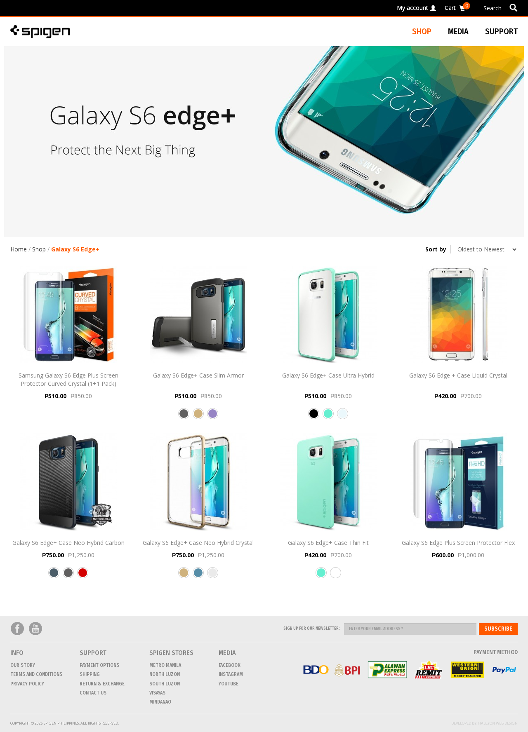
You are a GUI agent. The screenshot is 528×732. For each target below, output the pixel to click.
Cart (456, 6)
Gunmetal (184, 416)
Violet (212, 416)
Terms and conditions (36, 674)
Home (18, 249)
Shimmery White (335, 576)
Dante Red (82, 576)
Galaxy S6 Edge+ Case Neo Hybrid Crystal (198, 543)
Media (458, 31)
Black (313, 416)
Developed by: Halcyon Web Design (484, 723)
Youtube (35, 629)
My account (412, 8)
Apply (513, 7)
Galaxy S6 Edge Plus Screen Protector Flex (458, 543)
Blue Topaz (198, 576)
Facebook (17, 629)
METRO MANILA (165, 665)
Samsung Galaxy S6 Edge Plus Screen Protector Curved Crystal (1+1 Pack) (68, 379)
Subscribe (498, 628)
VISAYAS (157, 693)
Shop (39, 249)
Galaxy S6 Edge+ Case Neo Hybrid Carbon (68, 543)
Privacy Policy (27, 684)
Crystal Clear (342, 416)
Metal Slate (54, 576)
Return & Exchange (102, 684)
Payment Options (99, 665)
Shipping (90, 674)
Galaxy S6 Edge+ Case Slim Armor (198, 375)
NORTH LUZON (164, 674)
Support (501, 31)
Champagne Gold (198, 416)
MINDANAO (160, 702)
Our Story (22, 665)
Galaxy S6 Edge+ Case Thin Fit (328, 543)
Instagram (231, 674)
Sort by (435, 249)
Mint (328, 416)
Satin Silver (212, 576)
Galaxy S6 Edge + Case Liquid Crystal (458, 375)
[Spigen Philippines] (43, 31)
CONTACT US (93, 693)
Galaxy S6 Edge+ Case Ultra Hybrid (328, 375)
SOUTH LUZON (164, 684)
